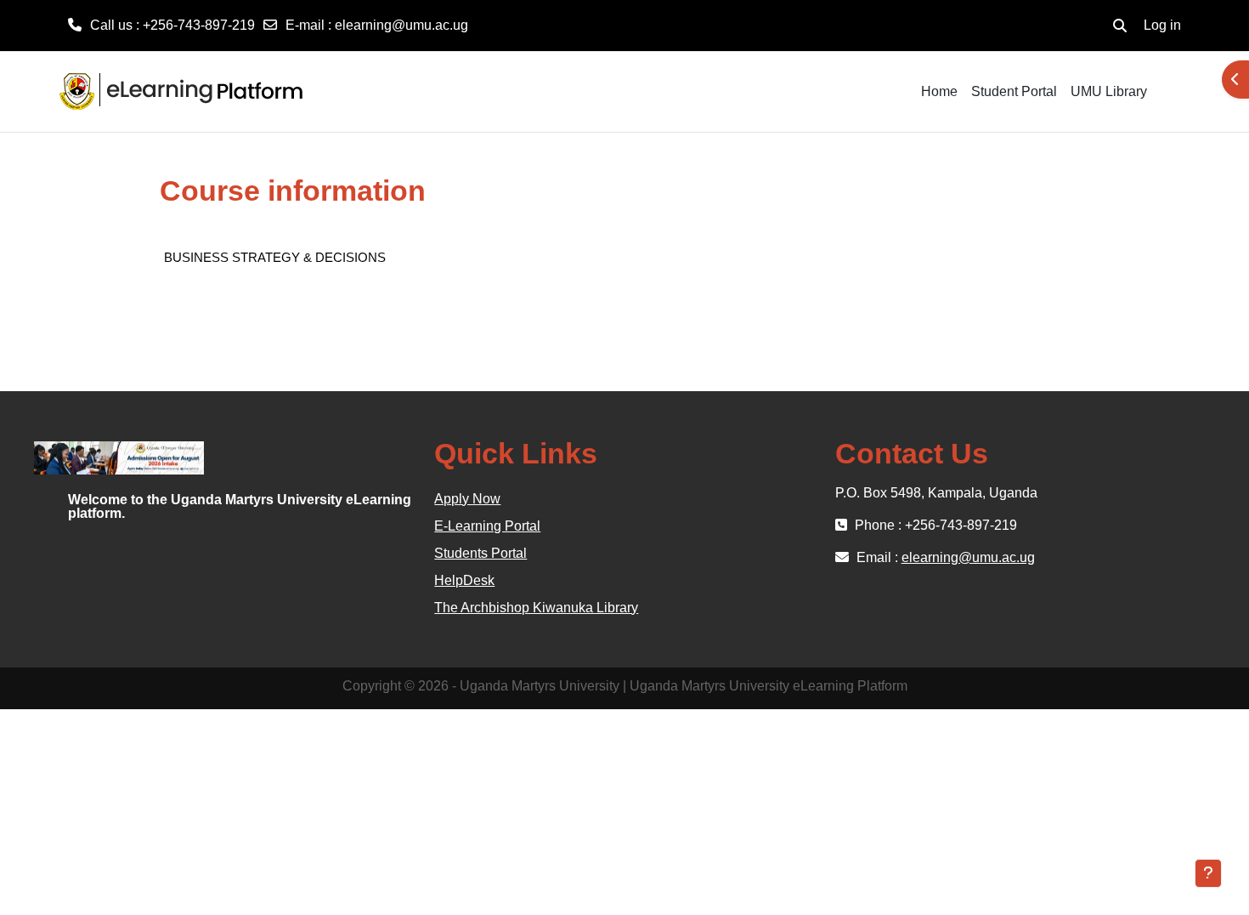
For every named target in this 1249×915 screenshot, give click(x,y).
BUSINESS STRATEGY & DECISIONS (275, 257)
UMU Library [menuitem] (1109, 91)
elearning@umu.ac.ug (401, 25)
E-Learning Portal (487, 526)
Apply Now (467, 499)
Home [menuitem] (939, 91)
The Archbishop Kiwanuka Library (536, 607)
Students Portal (480, 553)
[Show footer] (1208, 873)
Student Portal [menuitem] (1014, 91)
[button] (1120, 25)
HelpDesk (464, 580)
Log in (1162, 25)
